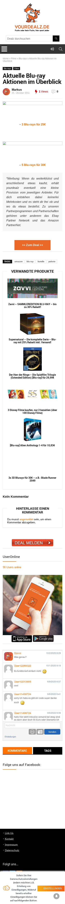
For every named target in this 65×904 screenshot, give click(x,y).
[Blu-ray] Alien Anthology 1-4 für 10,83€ (32, 445)
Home (6, 58)
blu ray (30, 261)
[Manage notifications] (56, 896)
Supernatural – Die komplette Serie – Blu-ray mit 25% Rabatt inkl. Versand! (32, 341)
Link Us (9, 833)
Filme (13, 58)
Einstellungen (10, 736)
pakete (51, 261)
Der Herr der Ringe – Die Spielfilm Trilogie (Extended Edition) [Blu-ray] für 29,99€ (32, 376)
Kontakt (9, 838)
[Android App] (43, 636)
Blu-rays (23, 58)
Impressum (11, 844)
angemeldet (26, 519)
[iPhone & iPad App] (21, 636)
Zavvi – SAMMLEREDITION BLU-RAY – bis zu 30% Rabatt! (32, 305)
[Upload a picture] (40, 732)
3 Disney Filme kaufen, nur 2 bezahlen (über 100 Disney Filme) (32, 411)
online (12, 567)
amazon (18, 261)
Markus (17, 89)
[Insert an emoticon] (32, 732)
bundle (41, 261)
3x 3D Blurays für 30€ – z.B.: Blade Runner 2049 (32, 479)
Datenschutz (12, 850)
